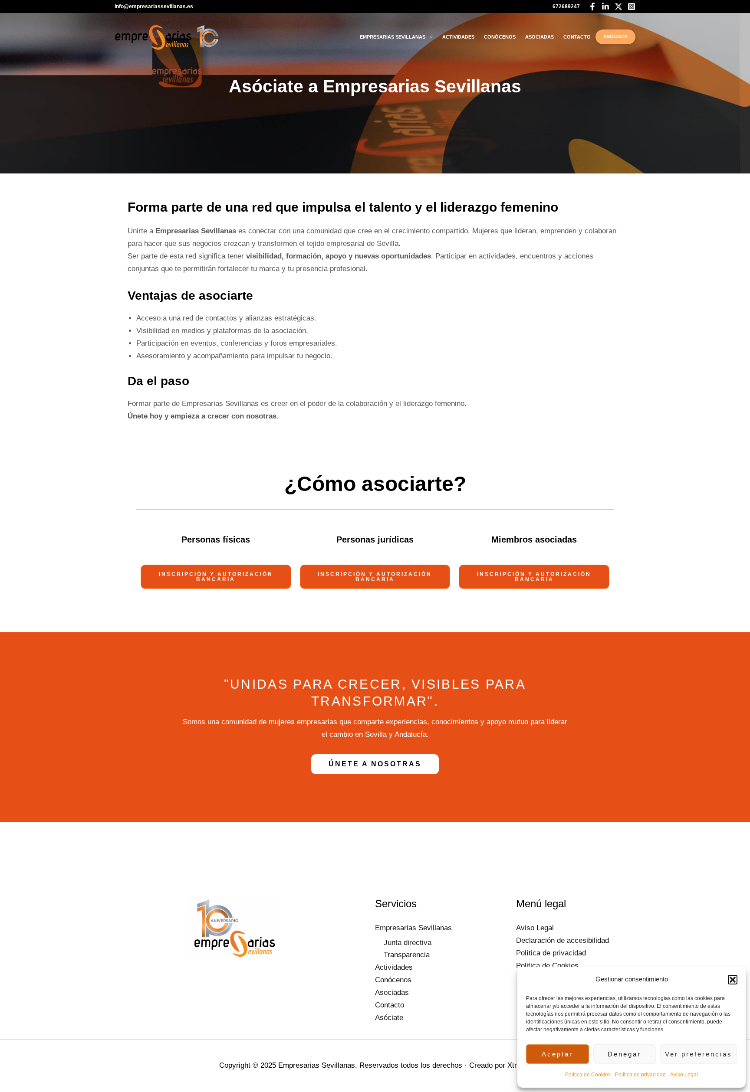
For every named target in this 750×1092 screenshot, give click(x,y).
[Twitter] (618, 6)
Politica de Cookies (588, 1075)
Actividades (458, 36)
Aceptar (557, 1054)
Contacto (577, 36)
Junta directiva (407, 942)
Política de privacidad (640, 1075)
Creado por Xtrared (500, 1065)
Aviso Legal (684, 1075)
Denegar (624, 1054)
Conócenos (500, 36)
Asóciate (615, 36)
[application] (429, 36)
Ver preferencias (698, 1054)
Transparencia (407, 955)
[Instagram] (631, 6)
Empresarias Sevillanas (392, 36)
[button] (732, 979)
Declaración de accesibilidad (562, 940)
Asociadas (539, 36)
